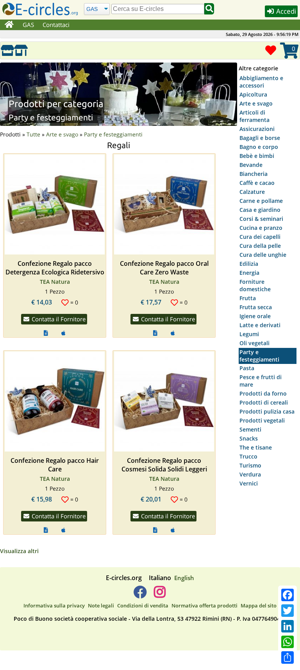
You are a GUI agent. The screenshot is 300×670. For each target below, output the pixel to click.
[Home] (9, 25)
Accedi (285, 11)
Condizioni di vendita (142, 605)
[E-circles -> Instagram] (159, 594)
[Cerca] (209, 8)
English (184, 578)
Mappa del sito (259, 605)
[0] (288, 57)
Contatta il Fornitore (58, 319)
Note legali (101, 605)
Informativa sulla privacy (54, 605)
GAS (28, 25)
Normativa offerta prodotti (204, 605)
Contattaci (56, 25)
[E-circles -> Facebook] (140, 594)
